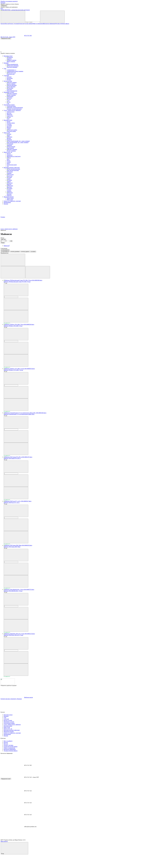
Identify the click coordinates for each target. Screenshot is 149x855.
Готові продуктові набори (25, 23)
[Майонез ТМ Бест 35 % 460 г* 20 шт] (76, 368)
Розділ (2, 242)
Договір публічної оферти (62, 23)
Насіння (6, 203)
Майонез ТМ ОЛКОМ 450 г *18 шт (13, 591)
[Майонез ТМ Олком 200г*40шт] (76, 545)
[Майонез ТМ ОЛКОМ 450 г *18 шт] (76, 589)
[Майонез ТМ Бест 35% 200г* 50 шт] (76, 324)
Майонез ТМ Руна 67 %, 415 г (12, 502)
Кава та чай (7, 132)
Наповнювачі (7, 202)
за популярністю (5, 249)
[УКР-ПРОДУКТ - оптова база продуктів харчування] (8, 684)
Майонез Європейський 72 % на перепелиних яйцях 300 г (19, 414)
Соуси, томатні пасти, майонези (12, 110)
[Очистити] (52, 17)
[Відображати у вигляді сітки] (13, 272)
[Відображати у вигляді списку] (37, 272)
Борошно (6, 63)
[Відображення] (13, 260)
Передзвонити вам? (5, 38)
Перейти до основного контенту (9, 1)
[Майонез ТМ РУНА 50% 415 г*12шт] (76, 633)
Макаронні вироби (9, 196)
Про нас (7, 23)
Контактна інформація (49, 23)
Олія (5, 68)
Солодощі (6, 75)
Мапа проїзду (4, 841)
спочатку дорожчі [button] (25, 251)
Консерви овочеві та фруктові (12, 167)
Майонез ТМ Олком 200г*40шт (12, 546)
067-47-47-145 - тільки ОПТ (8, 37)
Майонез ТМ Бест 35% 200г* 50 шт (13, 326)
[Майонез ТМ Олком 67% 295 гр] (76, 457)
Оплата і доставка (14, 23)
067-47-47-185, (28, 35)
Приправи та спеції (9, 92)
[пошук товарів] (13, 17)
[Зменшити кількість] (16, 290)
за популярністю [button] (5, 251)
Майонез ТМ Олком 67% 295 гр (12, 458)
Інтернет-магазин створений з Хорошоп (11, 698)
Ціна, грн (3, 239)
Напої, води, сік (8, 152)
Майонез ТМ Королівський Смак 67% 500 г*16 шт (17, 281)
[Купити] (16, 316)
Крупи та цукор (8, 81)
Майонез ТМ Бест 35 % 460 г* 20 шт (13, 370)
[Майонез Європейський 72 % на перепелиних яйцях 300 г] (76, 413)
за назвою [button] (33, 251)
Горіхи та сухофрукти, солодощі (12, 201)
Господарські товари (9, 104)
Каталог (3, 23)
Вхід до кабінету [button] (8, 741)
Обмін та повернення (38, 23)
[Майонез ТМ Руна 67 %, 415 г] (76, 501)
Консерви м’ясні (8, 56)
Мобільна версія (28, 697)
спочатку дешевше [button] (15, 251)
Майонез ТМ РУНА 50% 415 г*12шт (13, 635)
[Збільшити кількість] (16, 304)
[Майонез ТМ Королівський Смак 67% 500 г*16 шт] (76, 280)
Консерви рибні (8, 120)
